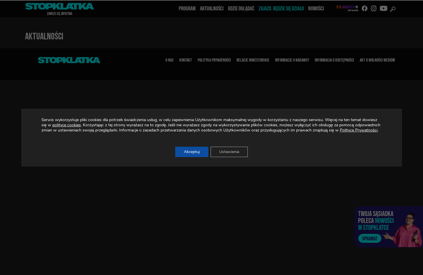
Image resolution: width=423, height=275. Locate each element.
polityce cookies (66, 125)
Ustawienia (229, 151)
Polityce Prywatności (359, 130)
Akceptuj (192, 151)
